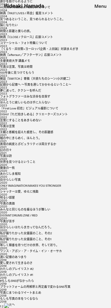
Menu (100, 6)
